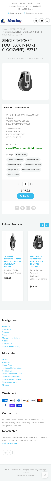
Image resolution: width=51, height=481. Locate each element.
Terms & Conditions (11, 376)
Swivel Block (13, 174)
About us (6, 362)
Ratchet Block (33, 159)
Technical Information (12, 368)
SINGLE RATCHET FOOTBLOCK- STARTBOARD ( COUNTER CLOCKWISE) (37, 261)
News (38, 3)
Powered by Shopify (25, 475)
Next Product (35, 58)
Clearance (22, 3)
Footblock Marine (15, 159)
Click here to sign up (11, 443)
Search (5, 359)
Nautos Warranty (9, 382)
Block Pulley (21, 154)
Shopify (26, 469)
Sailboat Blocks (14, 164)
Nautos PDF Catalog (25, 9)
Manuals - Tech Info (16, 6)
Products (13, 3)
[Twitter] (5, 452)
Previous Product (18, 58)
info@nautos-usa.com (34, 13)
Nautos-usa (17, 469)
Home (4, 29)
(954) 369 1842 (16, 13)
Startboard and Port (31, 169)
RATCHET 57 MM (18, 29)
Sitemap (5, 385)
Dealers (31, 3)
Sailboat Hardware (33, 164)
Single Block (13, 169)
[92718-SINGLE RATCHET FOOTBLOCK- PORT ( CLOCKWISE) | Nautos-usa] (25, 81)
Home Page (7, 365)
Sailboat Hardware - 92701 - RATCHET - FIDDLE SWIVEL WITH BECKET (12, 261)
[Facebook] (12, 452)
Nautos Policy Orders (11, 379)
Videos (28, 6)
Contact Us (37, 6)
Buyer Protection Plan (12, 373)
